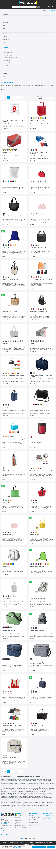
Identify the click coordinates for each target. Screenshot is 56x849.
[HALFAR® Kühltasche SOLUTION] (42, 300)
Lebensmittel (6, 39)
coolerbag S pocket (7, 534)
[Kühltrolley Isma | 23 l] (42, 427)
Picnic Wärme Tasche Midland (37, 598)
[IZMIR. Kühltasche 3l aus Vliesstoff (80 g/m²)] (14, 427)
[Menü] (3, 7)
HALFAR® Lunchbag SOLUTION (38, 247)
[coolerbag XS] (42, 491)
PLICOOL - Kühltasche (8, 184)
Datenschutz (48, 817)
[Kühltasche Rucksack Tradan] (42, 555)
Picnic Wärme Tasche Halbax (9, 311)
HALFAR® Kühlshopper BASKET (38, 725)
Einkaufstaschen (7, 45)
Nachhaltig (5, 73)
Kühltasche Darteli (7, 694)
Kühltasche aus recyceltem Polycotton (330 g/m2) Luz (41, 376)
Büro (4, 19)
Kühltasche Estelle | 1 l (8, 470)
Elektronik (5, 22)
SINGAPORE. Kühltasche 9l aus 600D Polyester (11, 726)
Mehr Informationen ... (17, 847)
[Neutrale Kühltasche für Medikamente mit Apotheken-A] (14, 109)
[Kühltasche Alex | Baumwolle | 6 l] (14, 746)
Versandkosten (25, 842)
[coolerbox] (42, 332)
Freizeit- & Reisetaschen (9, 62)
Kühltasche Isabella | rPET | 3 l (10, 630)
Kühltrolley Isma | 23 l (35, 439)
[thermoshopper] (14, 587)
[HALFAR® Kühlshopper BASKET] (42, 714)
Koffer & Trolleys (8, 55)
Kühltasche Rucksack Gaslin (37, 630)
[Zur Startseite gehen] (28, 3)
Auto (4, 25)
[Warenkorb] (54, 6)
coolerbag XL (5, 407)
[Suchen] (38, 7)
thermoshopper (6, 598)
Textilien (5, 36)
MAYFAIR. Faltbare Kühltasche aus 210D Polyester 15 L (40, 153)
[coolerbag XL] (14, 395)
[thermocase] (42, 172)
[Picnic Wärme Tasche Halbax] (14, 300)
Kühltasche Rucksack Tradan (37, 566)
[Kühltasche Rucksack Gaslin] (42, 618)
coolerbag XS (33, 502)
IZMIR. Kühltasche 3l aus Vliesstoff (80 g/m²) (13, 439)
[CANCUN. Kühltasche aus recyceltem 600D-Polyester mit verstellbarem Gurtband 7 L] (42, 459)
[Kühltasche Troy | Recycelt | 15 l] (14, 650)
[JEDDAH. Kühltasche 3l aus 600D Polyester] (14, 364)
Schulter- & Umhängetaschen (10, 57)
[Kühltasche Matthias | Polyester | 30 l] (14, 204)
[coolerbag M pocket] (42, 204)
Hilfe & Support (32, 819)
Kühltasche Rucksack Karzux (9, 247)
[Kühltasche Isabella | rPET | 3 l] (14, 618)
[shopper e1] (14, 332)
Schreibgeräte (6, 17)
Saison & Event (6, 70)
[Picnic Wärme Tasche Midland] (42, 587)
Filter (29, 92)
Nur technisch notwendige (38, 847)
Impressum (48, 818)
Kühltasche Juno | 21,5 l (8, 566)
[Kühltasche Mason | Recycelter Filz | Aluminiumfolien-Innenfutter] (42, 650)
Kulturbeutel (7, 60)
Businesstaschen (8, 52)
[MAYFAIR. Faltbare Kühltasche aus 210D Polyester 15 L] (42, 140)
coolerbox (32, 343)
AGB (47, 820)
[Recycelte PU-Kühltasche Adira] (14, 268)
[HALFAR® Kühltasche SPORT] (42, 395)
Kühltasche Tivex (34, 534)
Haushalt (5, 34)
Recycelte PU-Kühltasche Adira (10, 279)
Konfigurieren (50, 847)
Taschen (5, 42)
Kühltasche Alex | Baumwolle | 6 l (10, 757)
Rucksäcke (6, 50)
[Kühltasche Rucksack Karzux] (14, 236)
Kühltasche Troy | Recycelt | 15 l (10, 662)
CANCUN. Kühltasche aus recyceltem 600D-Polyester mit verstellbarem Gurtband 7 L (41, 471)
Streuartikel (5, 14)
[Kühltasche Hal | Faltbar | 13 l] (42, 109)
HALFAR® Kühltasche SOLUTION (38, 311)
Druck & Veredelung (33, 815)
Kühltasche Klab (6, 502)
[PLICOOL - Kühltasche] (14, 172)
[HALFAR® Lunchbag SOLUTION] (42, 236)
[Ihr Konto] (52, 7)
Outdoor (5, 31)
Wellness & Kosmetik (8, 68)
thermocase (33, 184)
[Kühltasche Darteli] (14, 682)
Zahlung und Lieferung (34, 817)
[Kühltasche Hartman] (42, 682)
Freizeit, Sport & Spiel (20, 825)
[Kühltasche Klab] (14, 491)
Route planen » (4, 823)
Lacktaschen (7, 65)
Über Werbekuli (47, 813)
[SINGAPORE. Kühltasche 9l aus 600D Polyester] (14, 714)
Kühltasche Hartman (35, 694)
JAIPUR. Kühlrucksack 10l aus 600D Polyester (41, 279)
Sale (4, 76)
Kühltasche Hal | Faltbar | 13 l (37, 120)
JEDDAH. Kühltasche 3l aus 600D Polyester (13, 375)
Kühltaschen (7, 47)
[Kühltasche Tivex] (42, 523)
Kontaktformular (4, 834)
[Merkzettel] (49, 7)
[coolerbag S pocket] (14, 523)
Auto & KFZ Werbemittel (20, 827)
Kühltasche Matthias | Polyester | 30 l (11, 216)
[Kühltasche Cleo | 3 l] (14, 140)
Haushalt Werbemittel (20, 823)
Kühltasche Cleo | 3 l (7, 152)
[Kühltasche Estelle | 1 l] (14, 459)
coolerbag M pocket (35, 216)
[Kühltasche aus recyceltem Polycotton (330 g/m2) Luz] (42, 364)
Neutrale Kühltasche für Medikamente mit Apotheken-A (12, 121)
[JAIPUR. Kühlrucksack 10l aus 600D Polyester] (42, 268)
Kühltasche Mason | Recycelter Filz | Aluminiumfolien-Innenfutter (39, 662)
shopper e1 (5, 343)
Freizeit (4, 28)
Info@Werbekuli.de (5, 830)
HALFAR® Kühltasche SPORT (37, 407)
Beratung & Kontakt (50, 815)
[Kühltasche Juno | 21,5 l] (14, 555)
